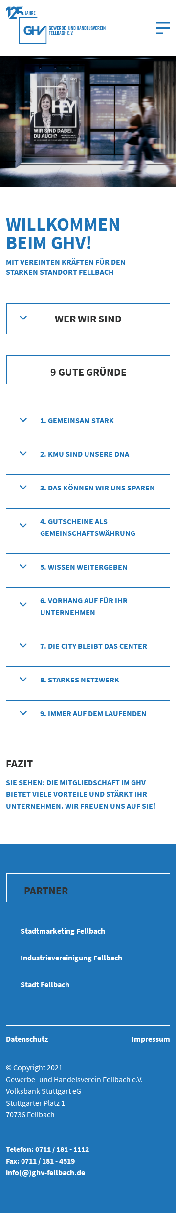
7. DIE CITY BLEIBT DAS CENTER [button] (93, 646)
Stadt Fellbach (45, 984)
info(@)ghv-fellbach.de (45, 1172)
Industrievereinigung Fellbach (71, 957)
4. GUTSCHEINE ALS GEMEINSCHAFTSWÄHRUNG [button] (87, 527)
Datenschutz (27, 1038)
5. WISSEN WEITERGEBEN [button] (84, 567)
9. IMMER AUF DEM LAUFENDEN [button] (93, 713)
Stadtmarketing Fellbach (63, 931)
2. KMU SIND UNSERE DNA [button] (84, 454)
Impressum (151, 1038)
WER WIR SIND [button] (88, 318)
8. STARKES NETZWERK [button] (79, 679)
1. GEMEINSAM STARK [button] (77, 420)
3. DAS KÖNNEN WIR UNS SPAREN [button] (97, 487)
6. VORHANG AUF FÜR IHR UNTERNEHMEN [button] (84, 606)
